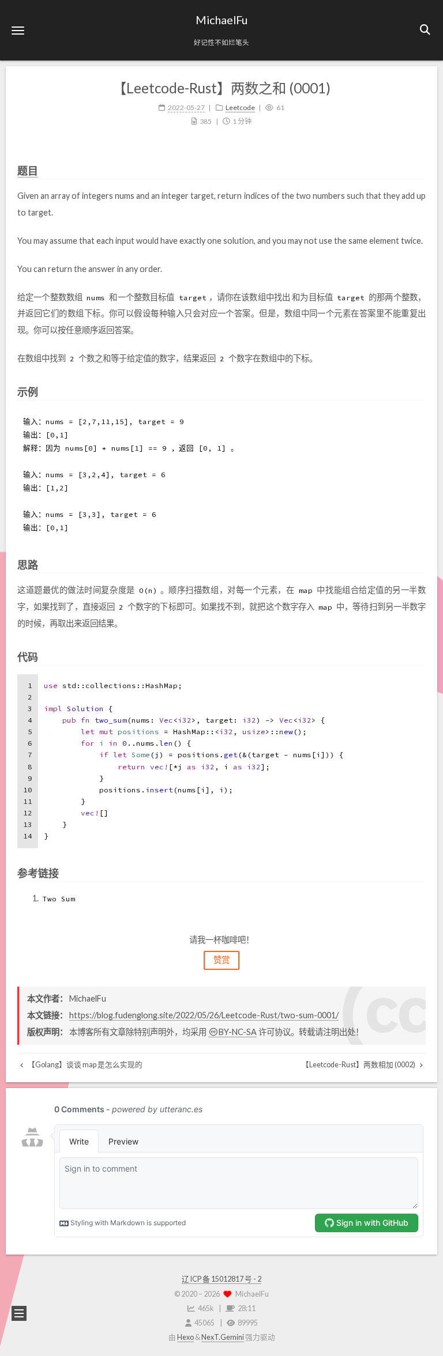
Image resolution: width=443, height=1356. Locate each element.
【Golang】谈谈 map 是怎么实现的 (84, 1064)
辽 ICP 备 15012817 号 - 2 (221, 1279)
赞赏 (221, 960)
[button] (18, 30)
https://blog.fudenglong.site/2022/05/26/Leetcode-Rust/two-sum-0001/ (204, 1015)
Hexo (185, 1337)
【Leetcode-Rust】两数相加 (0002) (359, 1064)
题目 (27, 170)
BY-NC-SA (238, 1032)
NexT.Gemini (222, 1337)
